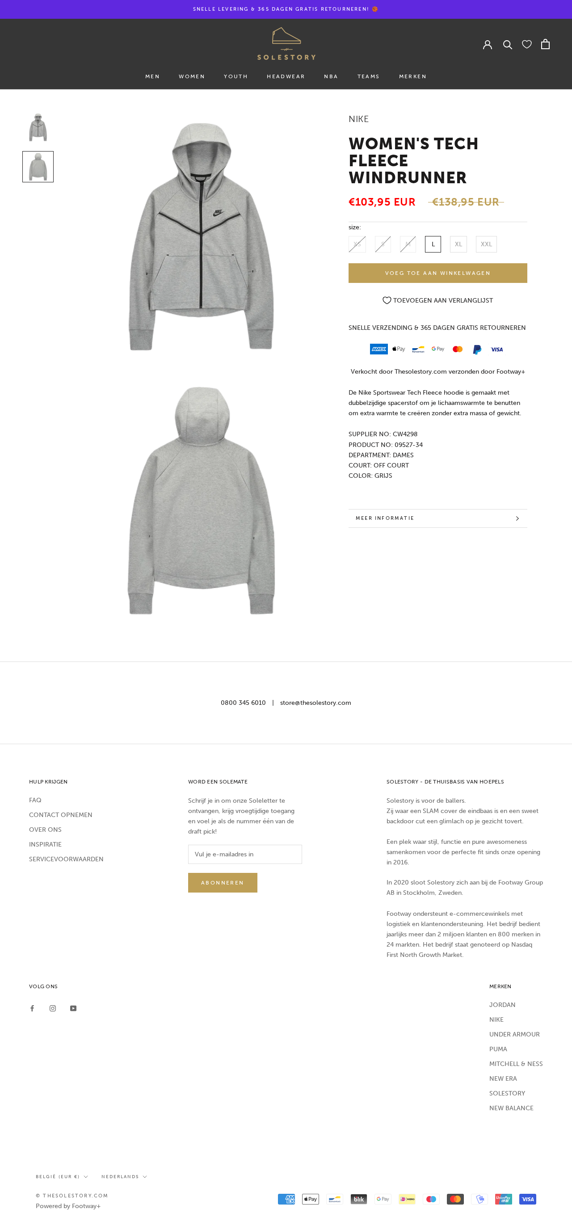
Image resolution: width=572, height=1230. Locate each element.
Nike (359, 119)
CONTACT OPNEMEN (61, 815)
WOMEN (192, 76)
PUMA (498, 1049)
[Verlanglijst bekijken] (527, 44)
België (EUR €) (58, 1176)
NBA (331, 76)
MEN (152, 76)
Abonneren (222, 883)
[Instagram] (53, 1008)
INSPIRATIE (45, 844)
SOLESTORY (507, 1093)
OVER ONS (45, 830)
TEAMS (369, 76)
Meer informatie (385, 518)
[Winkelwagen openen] (545, 44)
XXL (486, 244)
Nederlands (120, 1176)
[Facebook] (32, 1008)
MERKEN (413, 76)
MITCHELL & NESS (516, 1064)
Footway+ (511, 371)
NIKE (496, 1020)
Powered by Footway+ (68, 1206)
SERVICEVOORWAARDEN (66, 859)
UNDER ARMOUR (514, 1034)
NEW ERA (503, 1079)
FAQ (35, 800)
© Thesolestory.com (72, 1196)
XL (458, 244)
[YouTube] (73, 1008)
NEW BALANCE (511, 1108)
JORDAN (502, 1005)
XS (357, 244)
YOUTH (236, 76)
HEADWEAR (286, 76)
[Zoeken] (508, 44)
